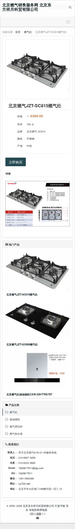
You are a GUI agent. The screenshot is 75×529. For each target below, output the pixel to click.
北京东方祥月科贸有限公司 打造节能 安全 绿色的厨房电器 (46, 508)
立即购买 (15, 161)
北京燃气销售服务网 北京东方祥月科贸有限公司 (26, 7)
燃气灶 (28, 32)
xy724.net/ (24, 483)
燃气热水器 (15, 434)
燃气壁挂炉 (15, 426)
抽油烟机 (14, 419)
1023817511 (25, 473)
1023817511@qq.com (31, 468)
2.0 (25, 514)
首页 (17, 32)
